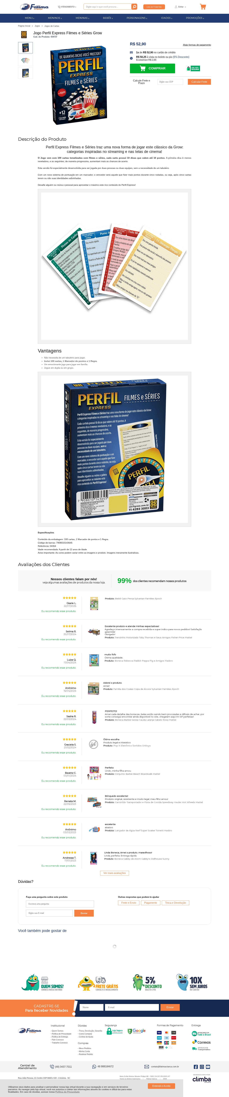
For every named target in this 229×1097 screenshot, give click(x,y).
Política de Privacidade (67, 1092)
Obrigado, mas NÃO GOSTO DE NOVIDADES (149, 527)
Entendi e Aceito (161, 1086)
